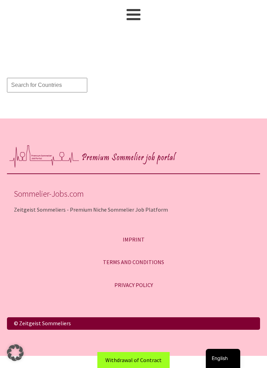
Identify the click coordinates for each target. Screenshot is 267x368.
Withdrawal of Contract (133, 360)
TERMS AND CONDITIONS (133, 262)
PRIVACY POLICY (133, 284)
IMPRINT (134, 239)
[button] (15, 352)
